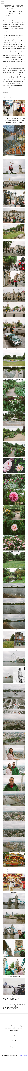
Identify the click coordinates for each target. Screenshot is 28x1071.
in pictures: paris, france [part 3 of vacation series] (13, 1007)
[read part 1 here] (7, 15)
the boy (19, 998)
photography (13, 998)
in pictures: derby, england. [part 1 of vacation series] (14, 1005)
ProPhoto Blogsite (23, 1055)
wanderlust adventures (10, 999)
